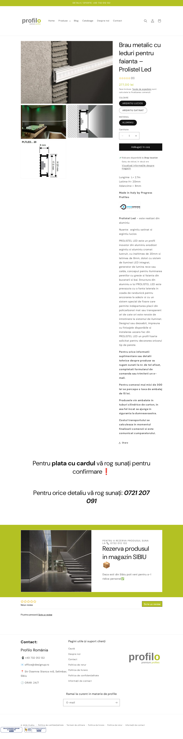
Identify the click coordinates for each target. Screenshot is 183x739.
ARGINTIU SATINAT (133, 110)
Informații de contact (80, 681)
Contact (72, 659)
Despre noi (74, 654)
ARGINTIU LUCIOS (132, 103)
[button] (64, 21)
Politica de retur (77, 664)
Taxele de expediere (141, 89)
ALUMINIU (128, 122)
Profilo (31, 725)
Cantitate (124, 129)
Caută (71, 648)
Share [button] (125, 442)
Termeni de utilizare (76, 725)
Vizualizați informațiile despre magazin (138, 167)
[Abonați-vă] (116, 702)
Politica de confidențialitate (83, 675)
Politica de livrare (78, 670)
